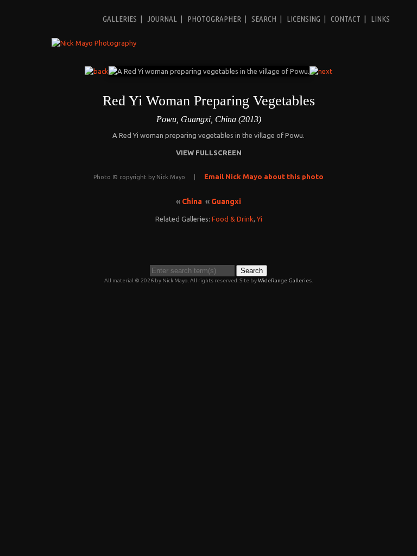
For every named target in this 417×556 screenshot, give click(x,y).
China (192, 201)
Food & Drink (233, 219)
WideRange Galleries (285, 280)
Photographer (214, 18)
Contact (346, 18)
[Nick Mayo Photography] (94, 43)
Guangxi (226, 201)
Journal (162, 18)
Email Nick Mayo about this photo (264, 176)
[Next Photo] (320, 71)
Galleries (120, 18)
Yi (259, 219)
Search (263, 18)
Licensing (303, 18)
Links (380, 18)
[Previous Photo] (97, 71)
